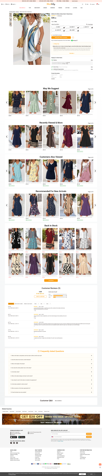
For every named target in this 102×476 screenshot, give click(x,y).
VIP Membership (38, 455)
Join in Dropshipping (61, 455)
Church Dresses (18, 411)
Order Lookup (37, 458)
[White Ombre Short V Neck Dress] (31, 39)
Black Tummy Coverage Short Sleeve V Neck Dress (69, 114)
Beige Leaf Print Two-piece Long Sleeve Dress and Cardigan (70, 275)
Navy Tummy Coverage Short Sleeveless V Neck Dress (52, 182)
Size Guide (90, 24)
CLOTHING (75, 7)
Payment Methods (38, 451)
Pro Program (59, 454)
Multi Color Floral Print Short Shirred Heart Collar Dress (70, 182)
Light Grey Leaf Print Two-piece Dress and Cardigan (35, 250)
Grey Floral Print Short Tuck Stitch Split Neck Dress (69, 217)
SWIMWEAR (52, 7)
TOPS (30, 7)
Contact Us (37, 457)
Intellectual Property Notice (85, 454)
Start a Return (37, 460)
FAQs (11, 451)
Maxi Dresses (24, 411)
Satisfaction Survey (60, 457)
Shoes (36, 411)
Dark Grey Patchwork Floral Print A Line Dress (51, 217)
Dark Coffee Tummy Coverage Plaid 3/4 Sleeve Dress (52, 114)
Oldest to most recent (28, 303)
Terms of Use (82, 451)
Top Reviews (11, 303)
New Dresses (40, 411)
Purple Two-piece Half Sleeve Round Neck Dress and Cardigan (37, 275)
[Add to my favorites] (73, 37)
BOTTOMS (67, 7)
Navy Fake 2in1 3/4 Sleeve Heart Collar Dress (17, 114)
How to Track (12, 457)
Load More (51, 280)
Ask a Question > (58, 400)
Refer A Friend (82, 458)
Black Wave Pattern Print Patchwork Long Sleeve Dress (52, 275)
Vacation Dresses (5, 411)
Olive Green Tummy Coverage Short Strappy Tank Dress (19, 182)
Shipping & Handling (14, 454)
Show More (71, 53)
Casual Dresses (30, 411)
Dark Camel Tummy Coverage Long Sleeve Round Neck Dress (88, 217)
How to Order (37, 453)
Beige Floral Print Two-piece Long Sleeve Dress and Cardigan (87, 275)
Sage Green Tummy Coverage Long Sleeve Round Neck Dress (54, 148)
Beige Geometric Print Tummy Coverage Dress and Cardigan (19, 275)
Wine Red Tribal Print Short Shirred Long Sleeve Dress (52, 250)
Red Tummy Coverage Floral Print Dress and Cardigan (18, 217)
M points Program (38, 454)
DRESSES (45, 7)
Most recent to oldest (19, 303)
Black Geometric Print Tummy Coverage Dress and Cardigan (19, 250)
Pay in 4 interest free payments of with (61, 40)
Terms (59, 441)
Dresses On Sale (46, 411)
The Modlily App (83, 457)
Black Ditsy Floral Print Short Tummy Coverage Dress (86, 182)
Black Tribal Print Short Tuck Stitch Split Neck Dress (35, 114)
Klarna (81, 455)
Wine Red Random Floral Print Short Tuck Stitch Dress (87, 114)
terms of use (49, 468)
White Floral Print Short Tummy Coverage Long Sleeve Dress (70, 250)
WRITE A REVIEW (40, 296)
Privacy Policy (82, 453)
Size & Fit (12, 455)
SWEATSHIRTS (37, 7)
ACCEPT (82, 474)
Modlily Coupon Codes (14, 458)
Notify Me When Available (61, 37)
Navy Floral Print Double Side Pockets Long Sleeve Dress (87, 148)
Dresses (17, 11)
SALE (82, 7)
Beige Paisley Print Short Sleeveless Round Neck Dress (35, 182)
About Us (58, 451)
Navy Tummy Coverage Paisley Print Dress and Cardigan (70, 148)
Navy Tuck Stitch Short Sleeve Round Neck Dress (34, 217)
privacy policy (55, 468)
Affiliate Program (60, 453)
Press (58, 458)
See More (53, 78)
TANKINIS (60, 7)
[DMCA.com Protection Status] (69, 464)
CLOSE (91, 474)
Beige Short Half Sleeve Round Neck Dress (33, 148)
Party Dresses (12, 411)
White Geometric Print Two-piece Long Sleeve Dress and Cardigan (88, 250)
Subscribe (89, 433)
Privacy (62, 441)
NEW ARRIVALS (22, 7)
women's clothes (12, 11)
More (92, 60)
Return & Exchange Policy (15, 453)
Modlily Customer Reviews (15, 460)
